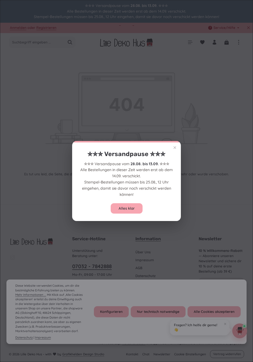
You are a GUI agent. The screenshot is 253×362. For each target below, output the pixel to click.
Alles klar (127, 208)
